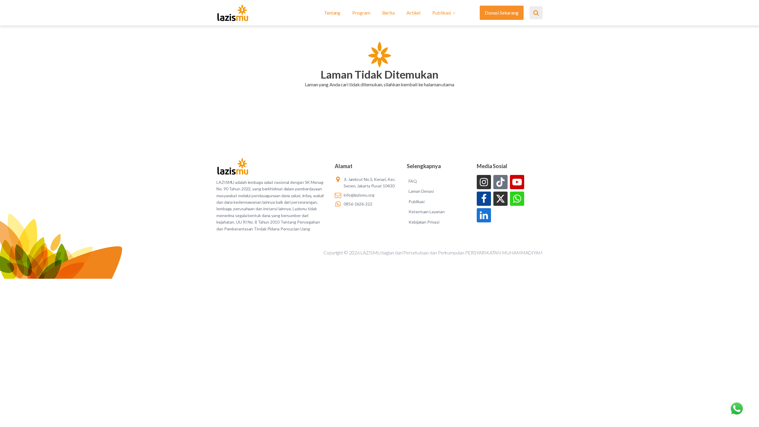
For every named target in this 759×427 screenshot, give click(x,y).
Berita (388, 12)
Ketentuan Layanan (426, 211)
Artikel (413, 12)
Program (361, 12)
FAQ (413, 181)
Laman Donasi (421, 191)
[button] (379, 92)
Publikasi (441, 12)
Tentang (332, 12)
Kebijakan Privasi (424, 221)
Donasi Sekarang (502, 12)
